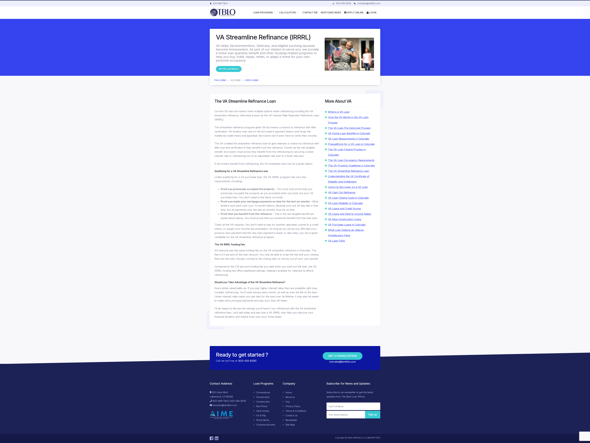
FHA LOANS (220, 80)
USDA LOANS (251, 80)
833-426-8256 (343, 3)
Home (288, 392)
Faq (287, 401)
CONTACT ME (310, 12)
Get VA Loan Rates (228, 69)
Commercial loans (265, 424)
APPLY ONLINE (355, 12)
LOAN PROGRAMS (263, 12)
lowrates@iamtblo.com (369, 3)
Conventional (263, 392)
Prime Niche (262, 420)
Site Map (290, 424)
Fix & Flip (261, 415)
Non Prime (261, 406)
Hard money (262, 410)
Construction (263, 401)
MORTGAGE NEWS (331, 12)
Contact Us (291, 415)
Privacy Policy (292, 406)
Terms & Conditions (295, 410)
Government (262, 397)
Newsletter (291, 420)
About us (290, 397)
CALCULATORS (287, 12)
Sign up (372, 414)
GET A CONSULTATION (342, 356)
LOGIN (372, 12)
